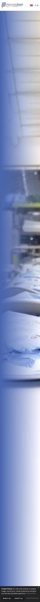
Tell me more (31, 593)
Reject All (7, 598)
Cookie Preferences (32, 598)
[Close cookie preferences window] (38, 587)
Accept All (18, 598)
